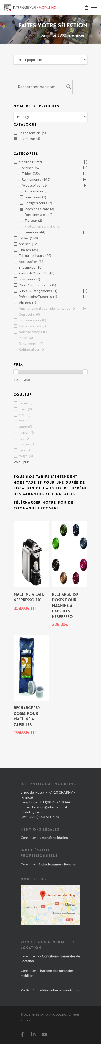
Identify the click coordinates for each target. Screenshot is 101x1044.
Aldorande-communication (60, 990)
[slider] (15, 371)
